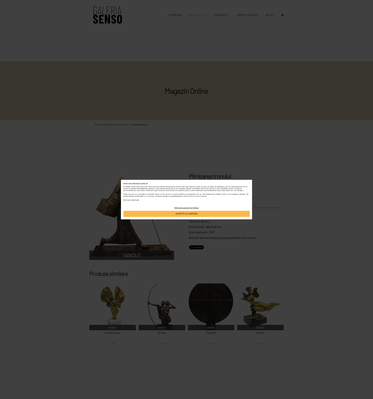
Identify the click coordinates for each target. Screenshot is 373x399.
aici (137, 200)
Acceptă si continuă (186, 214)
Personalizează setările (186, 208)
